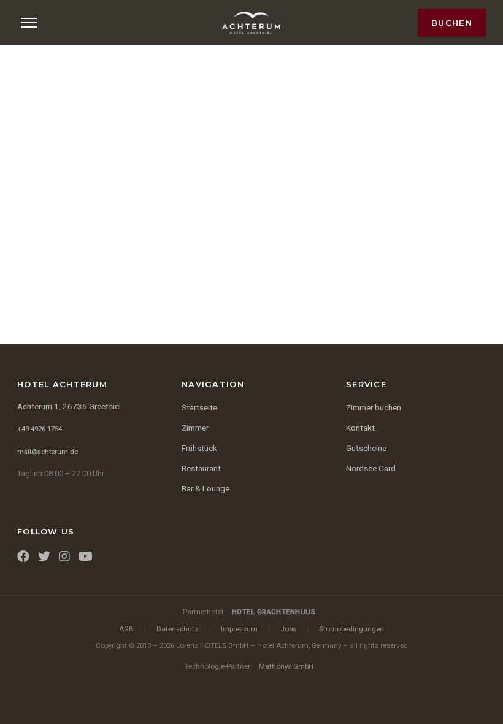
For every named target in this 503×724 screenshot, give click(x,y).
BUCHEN (451, 23)
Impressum (239, 629)
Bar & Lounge (205, 488)
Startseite (199, 407)
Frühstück (199, 448)
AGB (126, 629)
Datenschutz (177, 629)
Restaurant (201, 468)
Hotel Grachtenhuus (273, 611)
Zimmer (195, 428)
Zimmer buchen (373, 407)
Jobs (288, 629)
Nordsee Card (371, 468)
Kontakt (360, 428)
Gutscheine (366, 448)
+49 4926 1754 (39, 429)
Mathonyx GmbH (286, 666)
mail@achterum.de (47, 452)
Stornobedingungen (351, 629)
